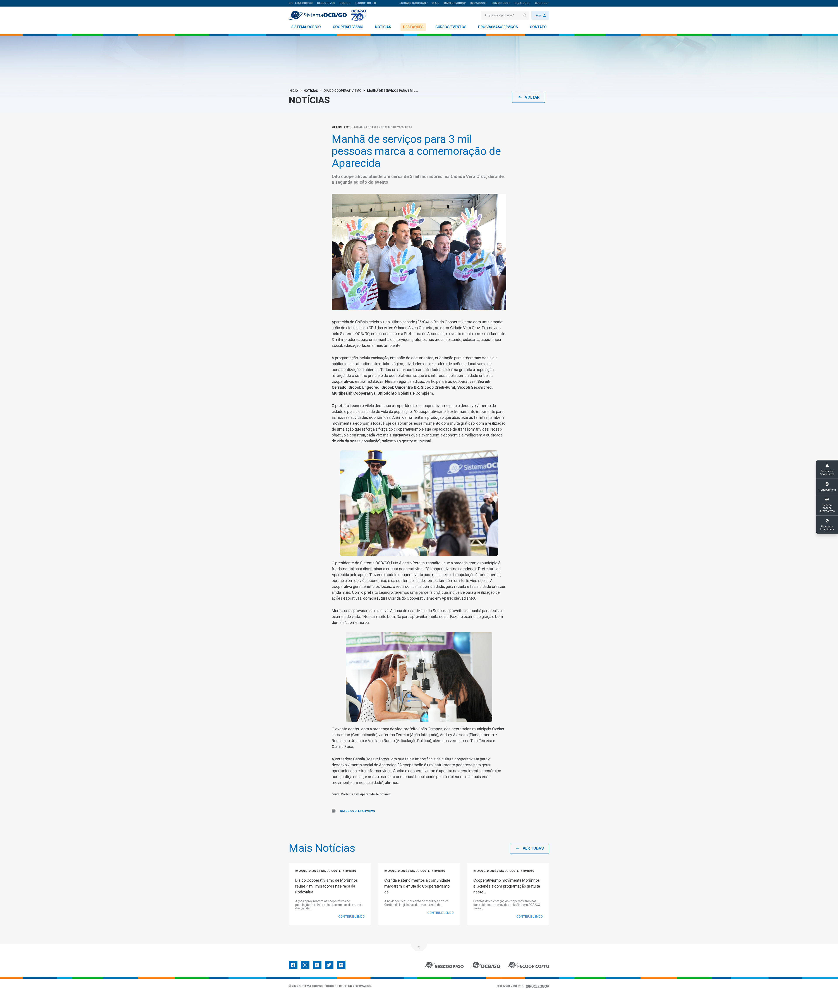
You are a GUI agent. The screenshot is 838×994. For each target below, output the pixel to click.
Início (293, 90)
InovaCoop (478, 3)
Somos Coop (500, 3)
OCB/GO (345, 3)
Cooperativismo (348, 27)
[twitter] (329, 965)
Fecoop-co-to (365, 3)
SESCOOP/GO (326, 3)
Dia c (436, 3)
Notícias (383, 27)
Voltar (532, 97)
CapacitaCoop (455, 3)
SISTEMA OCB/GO (301, 3)
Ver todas (533, 848)
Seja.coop (523, 3)
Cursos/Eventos (450, 27)
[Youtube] (317, 965)
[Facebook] (293, 965)
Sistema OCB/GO (306, 27)
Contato (538, 27)
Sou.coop (542, 3)
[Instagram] (305, 965)
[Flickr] (341, 965)
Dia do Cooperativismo (342, 90)
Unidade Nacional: (413, 3)
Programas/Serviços (498, 27)
